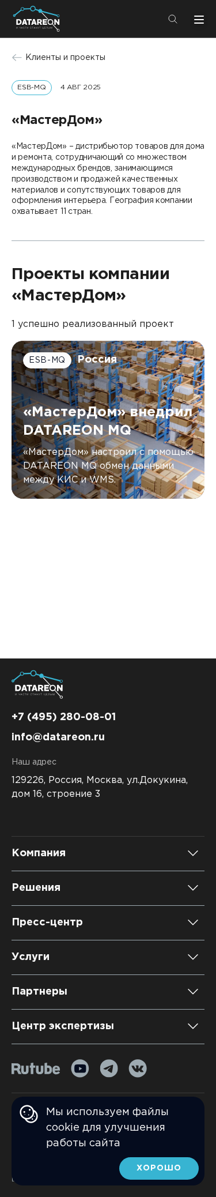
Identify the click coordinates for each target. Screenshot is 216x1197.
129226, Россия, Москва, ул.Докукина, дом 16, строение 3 (100, 787)
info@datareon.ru (58, 737)
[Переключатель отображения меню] (197, 19)
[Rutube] (36, 1069)
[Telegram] (109, 1068)
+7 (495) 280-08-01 (64, 717)
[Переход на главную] (38, 19)
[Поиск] (172, 19)
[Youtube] (80, 1068)
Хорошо (159, 1168)
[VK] (137, 1068)
